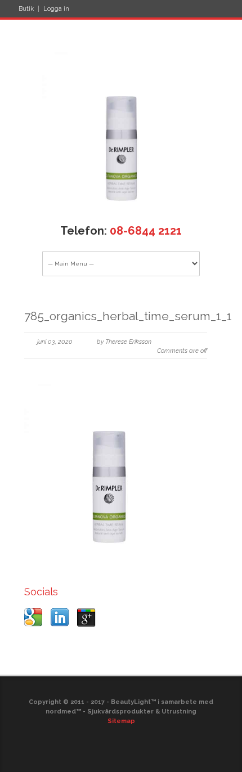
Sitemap (121, 721)
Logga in (56, 9)
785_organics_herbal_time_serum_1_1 (128, 316)
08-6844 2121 (146, 230)
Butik (26, 9)
